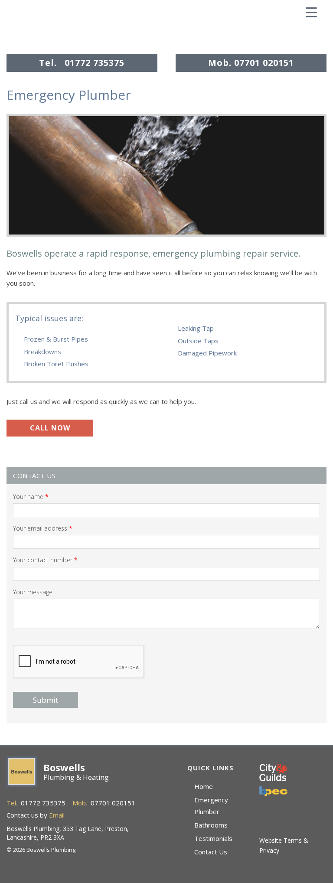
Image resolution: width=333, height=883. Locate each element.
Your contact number (45, 560)
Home (203, 786)
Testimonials (213, 838)
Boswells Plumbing (63, 24)
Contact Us (210, 851)
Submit (45, 700)
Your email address (42, 528)
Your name (31, 497)
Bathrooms (211, 825)
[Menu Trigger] (311, 11)
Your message (32, 592)
